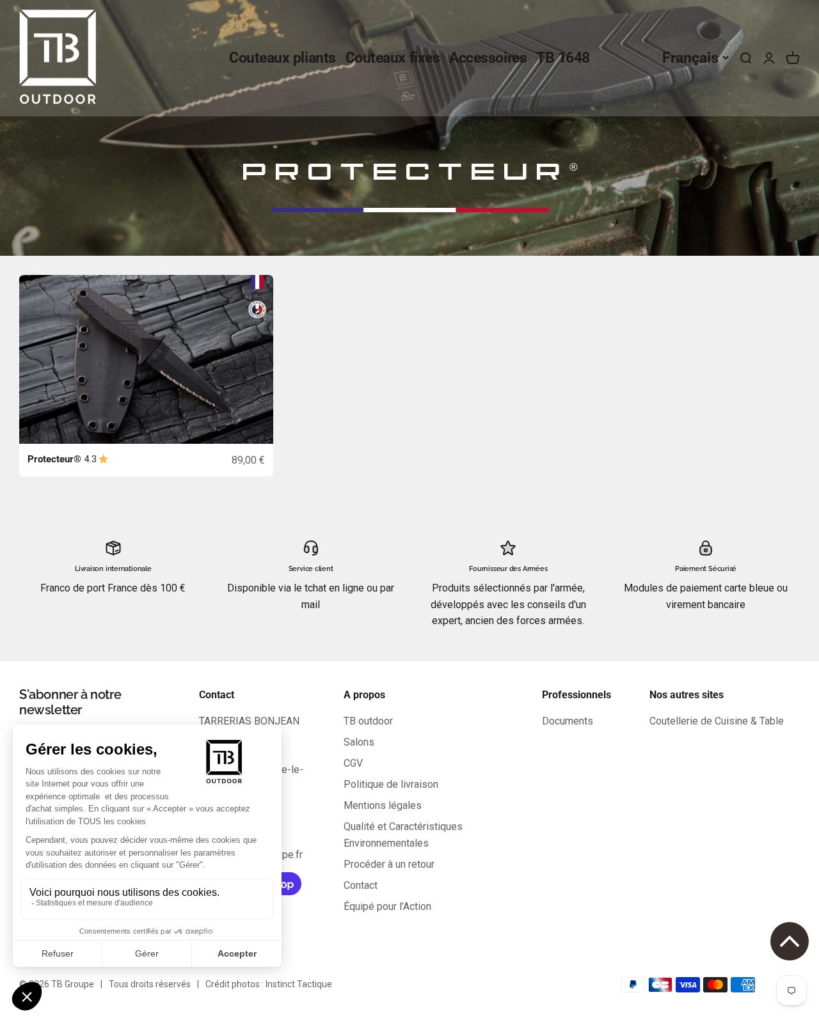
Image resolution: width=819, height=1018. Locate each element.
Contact (361, 885)
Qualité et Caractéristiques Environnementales (403, 834)
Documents (567, 721)
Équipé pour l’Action (387, 906)
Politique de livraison (391, 784)
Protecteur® (54, 459)
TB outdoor (368, 721)
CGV (353, 763)
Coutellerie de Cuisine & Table (716, 721)
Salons (359, 742)
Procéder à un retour (389, 864)
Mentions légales (383, 805)
